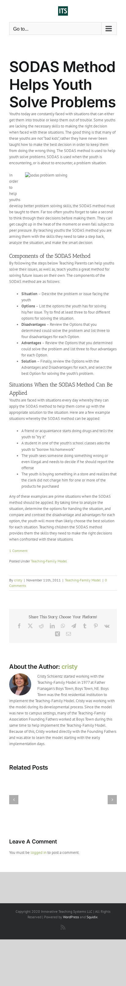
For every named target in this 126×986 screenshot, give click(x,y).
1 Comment (18, 550)
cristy (18, 580)
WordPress (71, 917)
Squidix (92, 917)
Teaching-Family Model (49, 561)
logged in (38, 852)
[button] (13, 799)
